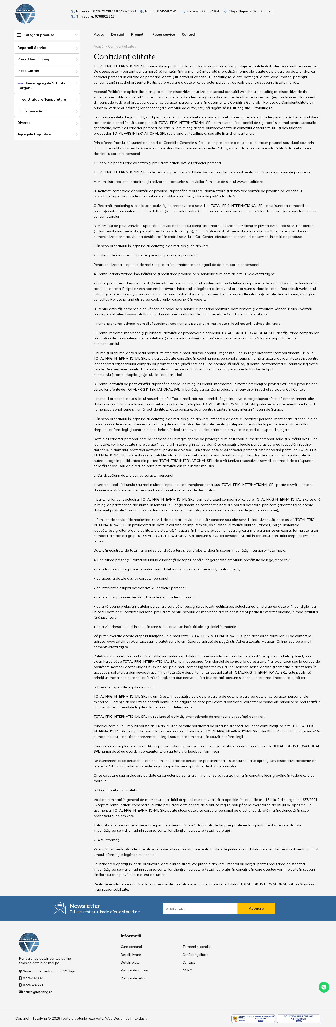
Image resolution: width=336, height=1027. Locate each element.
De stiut (117, 34)
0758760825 (262, 11)
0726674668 (126, 11)
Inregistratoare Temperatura (41, 99)
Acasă (99, 46)
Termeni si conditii (197, 946)
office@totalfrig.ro (38, 992)
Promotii (138, 34)
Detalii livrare (131, 954)
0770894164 (209, 11)
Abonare (256, 908)
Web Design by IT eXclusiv (126, 1018)
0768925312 (105, 16)
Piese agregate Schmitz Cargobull (41, 85)
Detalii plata (130, 962)
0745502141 (167, 11)
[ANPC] (253, 1018)
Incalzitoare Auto (32, 111)
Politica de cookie (134, 970)
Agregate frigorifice (34, 134)
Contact (188, 34)
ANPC (187, 970)
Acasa (99, 34)
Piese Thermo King (33, 59)
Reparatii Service (31, 47)
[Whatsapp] (324, 987)
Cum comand (131, 946)
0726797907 (103, 11)
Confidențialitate (121, 46)
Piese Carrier (28, 71)
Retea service (163, 34)
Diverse (23, 122)
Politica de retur (133, 978)
